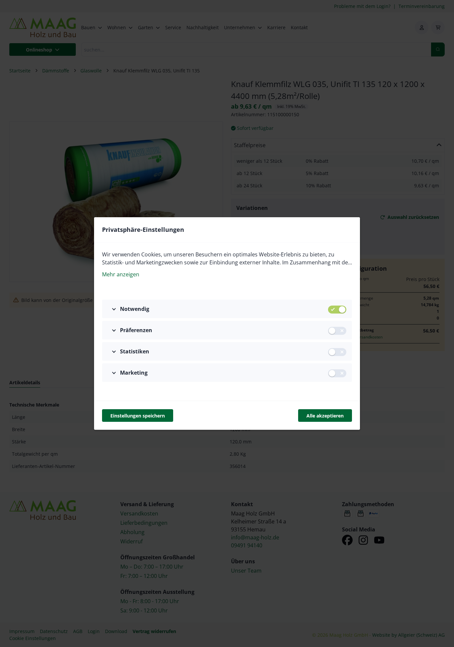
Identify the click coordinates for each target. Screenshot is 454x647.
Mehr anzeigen (120, 274)
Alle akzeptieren (325, 416)
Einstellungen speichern (137, 416)
